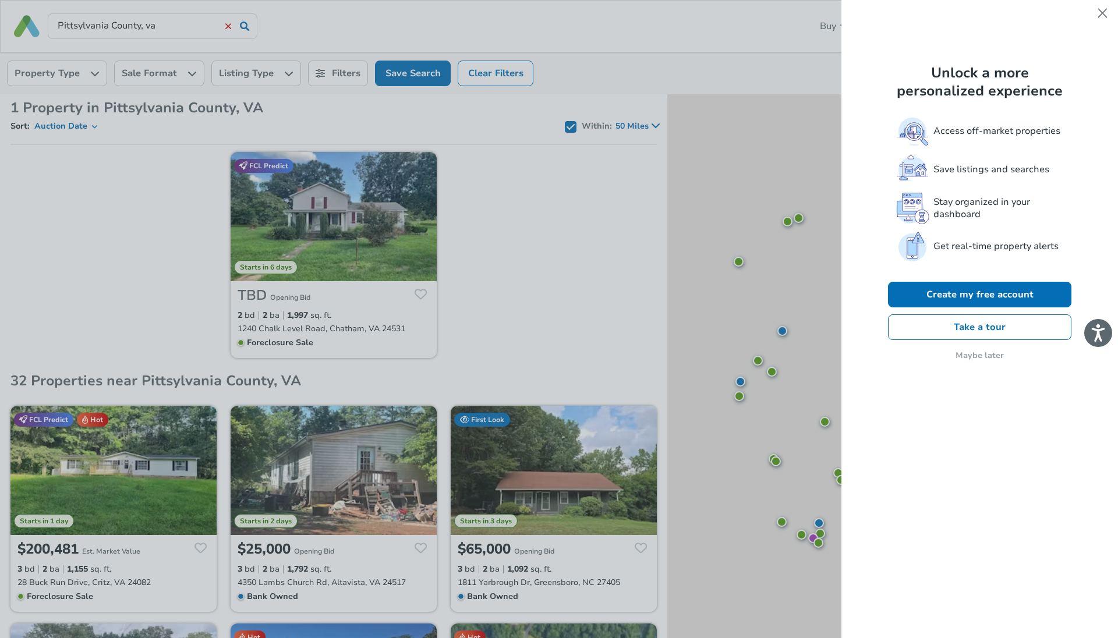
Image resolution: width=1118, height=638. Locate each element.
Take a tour (980, 327)
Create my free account (980, 294)
